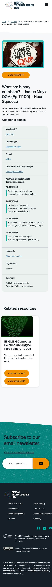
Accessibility (13, 508)
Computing (17, 256)
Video (8, 159)
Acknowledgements (16, 513)
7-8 (12, 134)
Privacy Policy (39, 503)
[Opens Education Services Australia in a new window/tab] (8, 539)
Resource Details (16, 373)
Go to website (15, 75)
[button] (47, 4)
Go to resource (15, 381)
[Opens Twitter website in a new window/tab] (44, 528)
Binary (8, 256)
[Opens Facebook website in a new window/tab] (38, 528)
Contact (11, 518)
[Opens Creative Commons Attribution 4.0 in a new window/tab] (8, 551)
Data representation (14, 171)
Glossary (37, 518)
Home (4, 22)
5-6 (7, 134)
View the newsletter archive (19, 452)
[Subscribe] (41, 463)
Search (14, 22)
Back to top (46, 581)
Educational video (13, 147)
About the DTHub (15, 503)
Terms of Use (39, 508)
